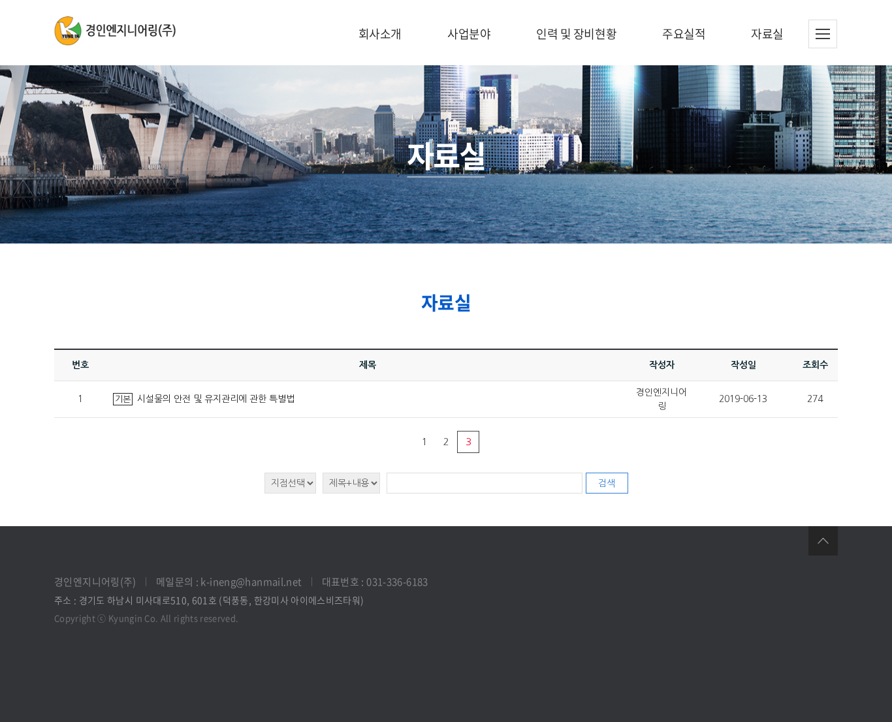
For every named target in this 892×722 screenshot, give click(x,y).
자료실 (767, 33)
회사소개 (380, 33)
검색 (606, 483)
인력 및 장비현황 (576, 33)
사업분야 (468, 33)
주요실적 (683, 33)
